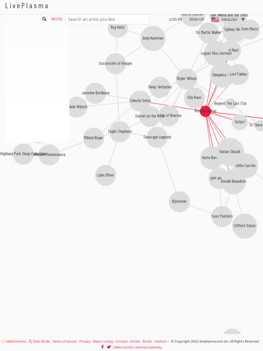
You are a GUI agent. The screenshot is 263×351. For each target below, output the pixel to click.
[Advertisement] (37, 169)
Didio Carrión (124, 347)
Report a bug (103, 341)
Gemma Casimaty (148, 347)
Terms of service (64, 341)
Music (57, 18)
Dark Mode (41, 341)
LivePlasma (27, 5)
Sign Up (196, 19)
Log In (175, 19)
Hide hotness (15, 341)
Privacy (84, 341)
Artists (135, 341)
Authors (161, 341)
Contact (122, 341)
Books (147, 341)
